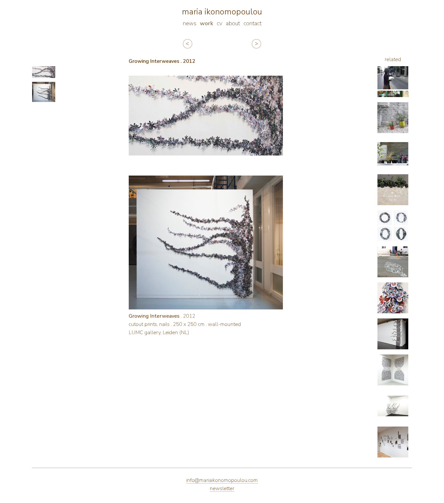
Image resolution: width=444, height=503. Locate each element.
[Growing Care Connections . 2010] (392, 369)
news (189, 23)
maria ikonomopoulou (222, 11)
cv (219, 23)
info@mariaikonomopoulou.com (222, 480)
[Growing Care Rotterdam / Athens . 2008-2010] (392, 117)
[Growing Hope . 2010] (392, 189)
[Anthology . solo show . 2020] (392, 442)
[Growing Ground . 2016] (392, 261)
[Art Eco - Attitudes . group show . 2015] (392, 333)
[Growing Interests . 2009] (392, 153)
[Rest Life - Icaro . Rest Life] (392, 297)
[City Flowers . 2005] (392, 406)
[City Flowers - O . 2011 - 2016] (392, 225)
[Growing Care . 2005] (392, 81)
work (206, 23)
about (233, 23)
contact (253, 23)
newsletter (222, 488)
